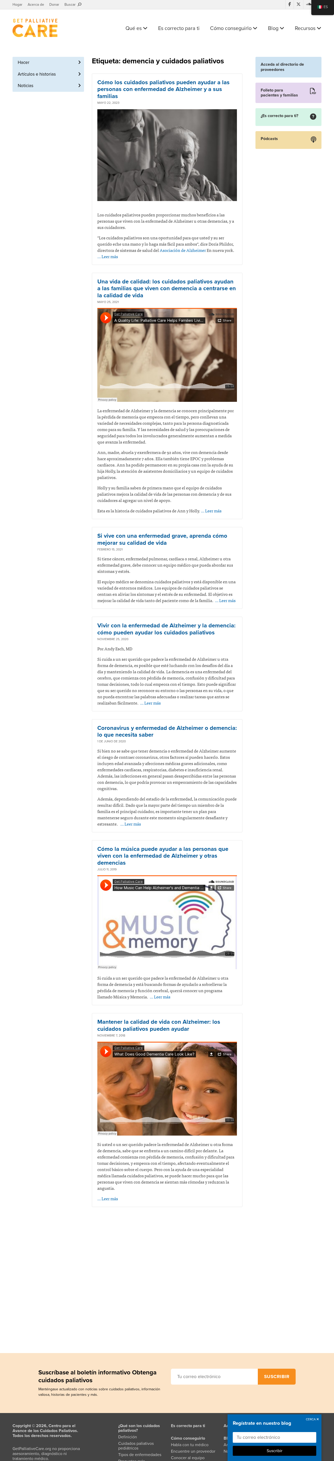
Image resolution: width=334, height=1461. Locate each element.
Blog (274, 28)
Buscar (71, 4)
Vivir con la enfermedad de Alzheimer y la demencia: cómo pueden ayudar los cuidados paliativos (166, 629)
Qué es (134, 28)
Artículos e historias (37, 74)
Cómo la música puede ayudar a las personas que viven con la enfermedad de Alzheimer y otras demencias (162, 856)
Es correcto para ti (179, 28)
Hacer (23, 62)
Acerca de (36, 4)
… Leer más (107, 256)
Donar (54, 4)
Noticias (25, 85)
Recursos (306, 28)
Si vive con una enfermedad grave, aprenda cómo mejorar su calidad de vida (162, 539)
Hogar (17, 4)
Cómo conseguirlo (231, 28)
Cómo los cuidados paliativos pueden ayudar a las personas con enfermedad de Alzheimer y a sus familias (163, 89)
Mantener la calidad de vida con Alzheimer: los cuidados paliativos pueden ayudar (158, 1025)
